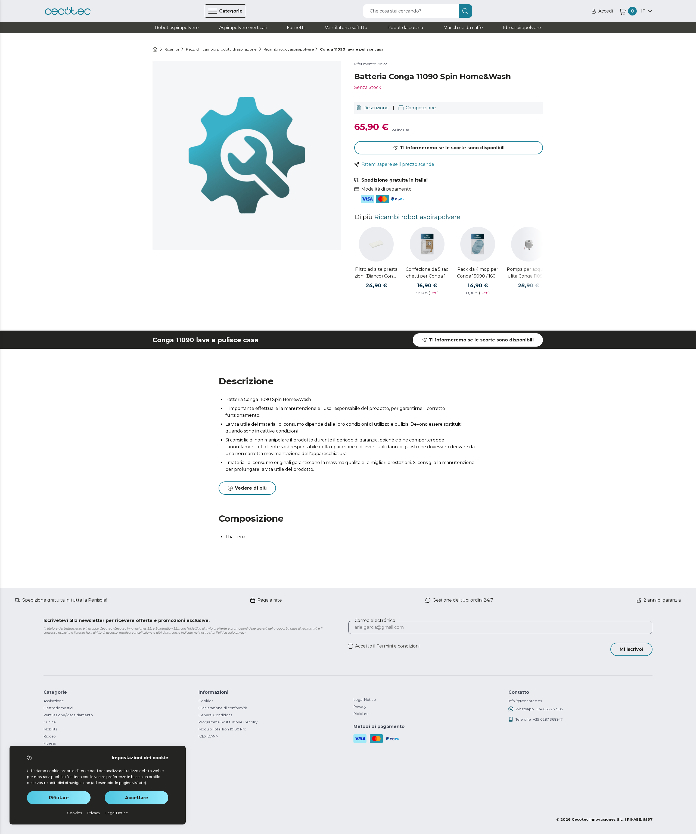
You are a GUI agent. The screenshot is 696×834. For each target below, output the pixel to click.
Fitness (50, 743)
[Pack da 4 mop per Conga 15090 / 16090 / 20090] (477, 244)
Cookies (205, 701)
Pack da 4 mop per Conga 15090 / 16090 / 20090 (477, 273)
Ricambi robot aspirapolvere (417, 217)
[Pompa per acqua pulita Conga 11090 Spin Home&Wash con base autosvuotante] (528, 244)
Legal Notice (364, 699)
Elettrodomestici (58, 708)
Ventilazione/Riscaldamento (68, 715)
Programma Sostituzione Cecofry (227, 722)
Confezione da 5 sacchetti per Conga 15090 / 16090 (427, 273)
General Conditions (215, 715)
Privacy (359, 706)
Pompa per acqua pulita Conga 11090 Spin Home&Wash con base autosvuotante (528, 273)
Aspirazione (54, 701)
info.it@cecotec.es (525, 701)
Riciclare (361, 713)
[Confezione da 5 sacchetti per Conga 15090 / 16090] (427, 244)
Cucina (50, 722)
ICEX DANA (208, 736)
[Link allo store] (68, 11)
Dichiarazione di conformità (222, 708)
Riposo (50, 736)
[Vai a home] (155, 49)
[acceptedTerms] (350, 646)
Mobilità (51, 729)
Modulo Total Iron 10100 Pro (222, 729)
